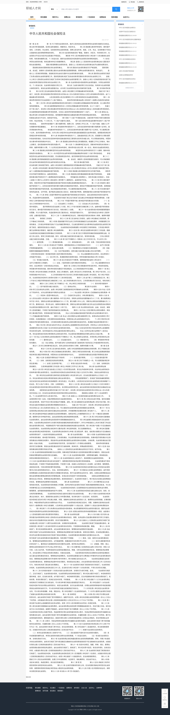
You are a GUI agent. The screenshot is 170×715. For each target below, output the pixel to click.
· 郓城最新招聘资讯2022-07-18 (127, 47)
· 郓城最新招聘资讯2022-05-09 (127, 67)
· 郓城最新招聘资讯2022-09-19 (127, 83)
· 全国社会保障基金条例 (125, 75)
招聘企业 (67, 17)
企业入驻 (84, 688)
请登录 (46, 2)
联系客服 (114, 17)
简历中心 (55, 17)
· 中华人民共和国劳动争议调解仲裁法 (129, 39)
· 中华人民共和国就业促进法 (126, 59)
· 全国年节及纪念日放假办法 (126, 31)
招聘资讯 (69, 688)
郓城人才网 (33, 8)
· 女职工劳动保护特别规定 (126, 71)
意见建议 (53, 691)
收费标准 (103, 17)
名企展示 (53, 688)
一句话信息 (91, 17)
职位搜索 (44, 17)
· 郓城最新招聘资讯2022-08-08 (127, 35)
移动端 (133, 2)
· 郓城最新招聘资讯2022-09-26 (127, 43)
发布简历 (76, 688)
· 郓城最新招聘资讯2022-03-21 (127, 51)
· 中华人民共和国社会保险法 (126, 27)
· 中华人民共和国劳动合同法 (126, 79)
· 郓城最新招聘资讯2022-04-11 (127, 63)
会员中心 (126, 17)
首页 (31, 17)
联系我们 (60, 691)
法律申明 (99, 688)
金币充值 (45, 691)
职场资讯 (79, 17)
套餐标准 (38, 691)
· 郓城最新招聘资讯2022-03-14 (127, 55)
